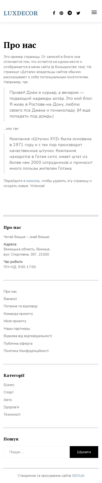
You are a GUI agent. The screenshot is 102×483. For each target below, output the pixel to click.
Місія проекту (15, 321)
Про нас (10, 291)
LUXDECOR (21, 13)
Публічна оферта (18, 343)
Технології (12, 414)
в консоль (31, 180)
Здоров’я (11, 407)
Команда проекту (18, 313)
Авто (8, 399)
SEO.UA (78, 475)
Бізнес (9, 385)
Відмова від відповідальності (28, 336)
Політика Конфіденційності (26, 350)
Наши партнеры (17, 328)
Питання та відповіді (20, 306)
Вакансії (10, 298)
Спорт (9, 392)
